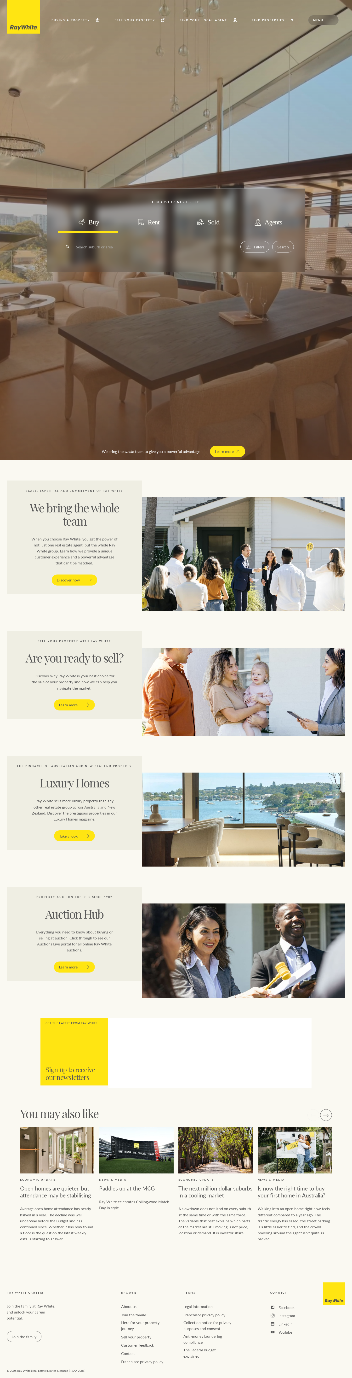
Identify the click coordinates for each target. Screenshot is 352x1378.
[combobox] (76, 247)
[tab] (88, 222)
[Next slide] (326, 1115)
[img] (23, 17)
